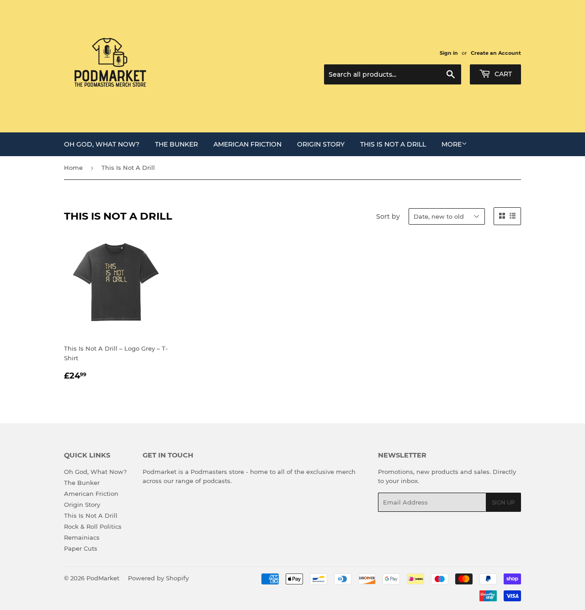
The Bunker (176, 144)
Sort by (388, 216)
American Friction (247, 144)
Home (73, 167)
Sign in (449, 53)
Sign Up (503, 502)
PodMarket (102, 578)
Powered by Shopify (158, 578)
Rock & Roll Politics (93, 526)
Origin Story (321, 144)
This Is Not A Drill (393, 144)
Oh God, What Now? (101, 144)
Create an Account (496, 53)
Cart (502, 74)
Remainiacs (82, 537)
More (451, 144)
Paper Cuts (80, 548)
